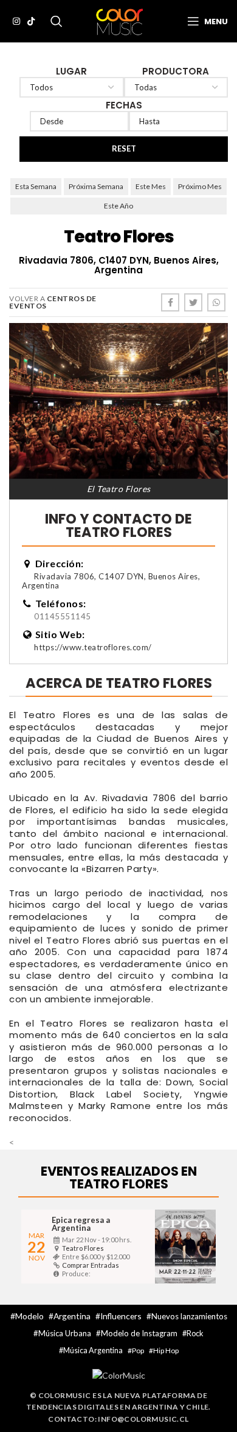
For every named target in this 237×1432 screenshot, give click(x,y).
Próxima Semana (96, 186)
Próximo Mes (200, 186)
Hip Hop (166, 1350)
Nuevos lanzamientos (189, 1316)
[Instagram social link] (16, 21)
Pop (138, 1350)
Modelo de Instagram (139, 1333)
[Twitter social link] (193, 302)
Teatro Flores (83, 1248)
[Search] (56, 21)
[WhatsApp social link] (216, 302)
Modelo (29, 1316)
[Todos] (71, 87)
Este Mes (151, 186)
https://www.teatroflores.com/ (93, 647)
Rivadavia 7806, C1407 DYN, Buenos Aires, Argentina (111, 580)
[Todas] (176, 87)
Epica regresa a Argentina (81, 1224)
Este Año (118, 205)
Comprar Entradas (90, 1265)
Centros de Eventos (53, 302)
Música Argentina (93, 1350)
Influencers (121, 1316)
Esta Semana (36, 186)
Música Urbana (64, 1333)
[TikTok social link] (31, 21)
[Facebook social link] (170, 302)
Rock (195, 1333)
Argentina (72, 1316)
